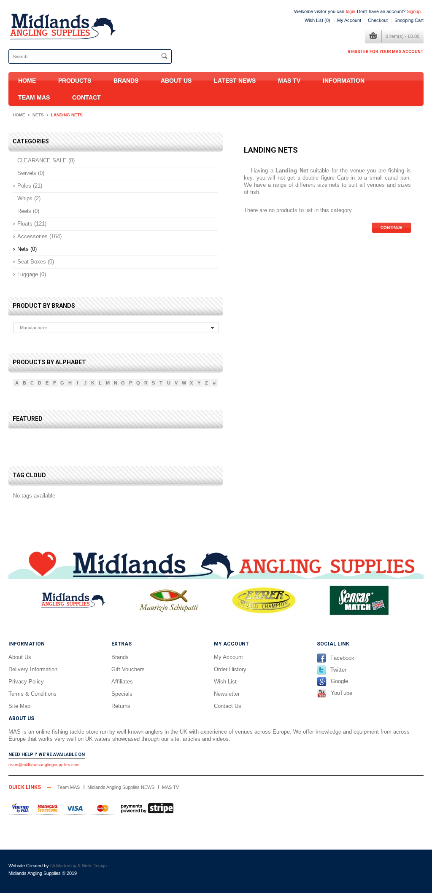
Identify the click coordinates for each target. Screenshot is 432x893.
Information (343, 80)
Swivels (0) (30, 173)
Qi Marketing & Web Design (78, 865)
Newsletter (227, 694)
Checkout (378, 20)
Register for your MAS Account (386, 51)
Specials (121, 694)
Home (27, 80)
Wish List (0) (317, 20)
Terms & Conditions (32, 694)
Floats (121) (31, 224)
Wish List (225, 681)
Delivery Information (32, 669)
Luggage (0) (31, 274)
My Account (349, 20)
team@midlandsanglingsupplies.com (43, 764)
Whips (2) (28, 198)
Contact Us (227, 706)
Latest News (235, 80)
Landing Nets (67, 115)
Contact (86, 97)
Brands (125, 80)
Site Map (19, 706)
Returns (120, 706)
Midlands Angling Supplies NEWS (120, 787)
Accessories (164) (39, 236)
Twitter (338, 670)
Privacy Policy (26, 681)
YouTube (341, 693)
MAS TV (289, 80)
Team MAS (34, 97)
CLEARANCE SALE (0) (46, 160)
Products (74, 80)
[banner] (216, 563)
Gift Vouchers (128, 669)
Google (339, 681)
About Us (176, 80)
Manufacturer (33, 327)
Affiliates (122, 681)
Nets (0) (27, 249)
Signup (414, 11)
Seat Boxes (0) (35, 261)
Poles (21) (29, 186)
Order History (230, 669)
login (350, 11)
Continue (391, 227)
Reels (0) (28, 211)
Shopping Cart (409, 20)
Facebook (342, 658)
